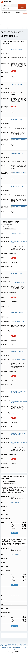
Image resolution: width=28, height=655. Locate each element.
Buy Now (15, 532)
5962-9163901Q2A (17, 153)
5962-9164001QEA (17, 186)
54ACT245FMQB (15, 502)
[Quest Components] (13, 497)
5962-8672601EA (16, 49)
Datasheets (7, 12)
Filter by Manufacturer (9, 227)
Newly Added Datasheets (8, 644)
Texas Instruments (20, 282)
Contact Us (18, 647)
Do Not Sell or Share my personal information (14, 646)
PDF (14, 71)
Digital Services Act (8, 647)
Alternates (18, 12)
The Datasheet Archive (6, 2)
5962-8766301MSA (17, 119)
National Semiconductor (19, 242)
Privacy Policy (22, 644)
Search (22, 7)
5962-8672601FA (16, 84)
